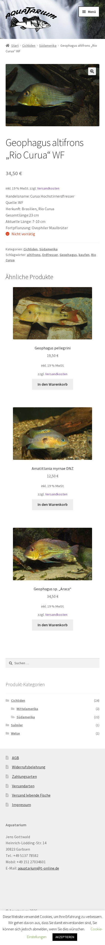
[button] (92, 71)
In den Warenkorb (53, 384)
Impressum (21, 804)
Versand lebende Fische (31, 795)
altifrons (34, 255)
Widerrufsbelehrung (28, 766)
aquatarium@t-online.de (38, 868)
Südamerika (47, 45)
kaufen (84, 255)
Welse (15, 733)
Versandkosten (48, 188)
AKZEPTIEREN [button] (64, 937)
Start (15, 45)
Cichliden (28, 45)
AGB (15, 757)
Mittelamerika (27, 709)
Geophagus (68, 255)
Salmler (17, 725)
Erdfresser (50, 255)
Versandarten (23, 785)
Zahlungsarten (24, 776)
